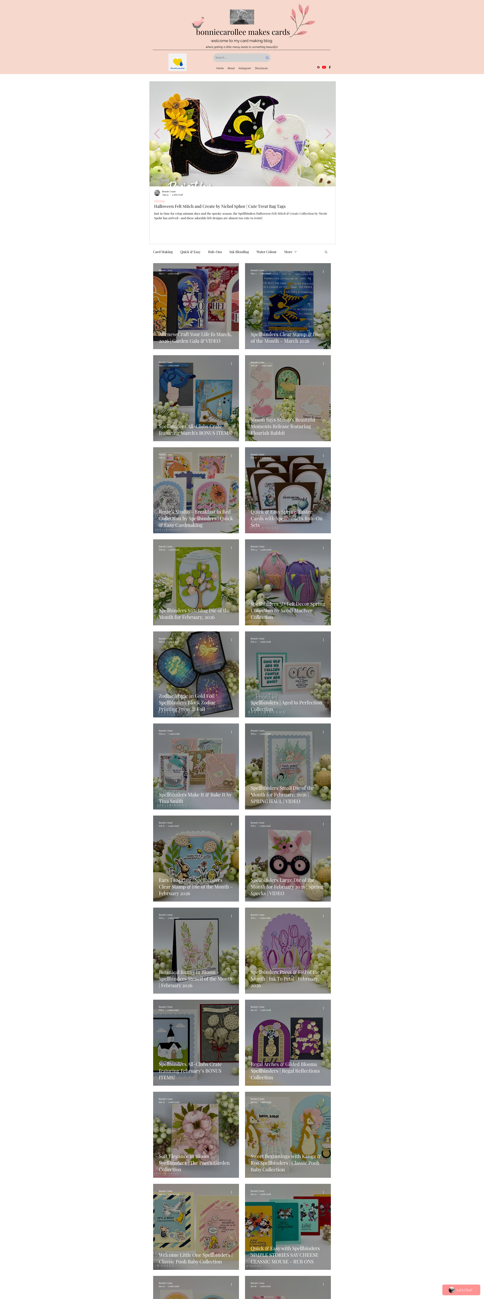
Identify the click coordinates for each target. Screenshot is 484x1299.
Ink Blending (239, 251)
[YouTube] (324, 67)
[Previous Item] (157, 134)
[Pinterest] (318, 67)
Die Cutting (160, 201)
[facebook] (330, 67)
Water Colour (267, 251)
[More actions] (232, 271)
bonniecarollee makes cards (243, 32)
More (288, 251)
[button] (326, 252)
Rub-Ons (215, 251)
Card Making (163, 251)
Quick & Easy (190, 251)
